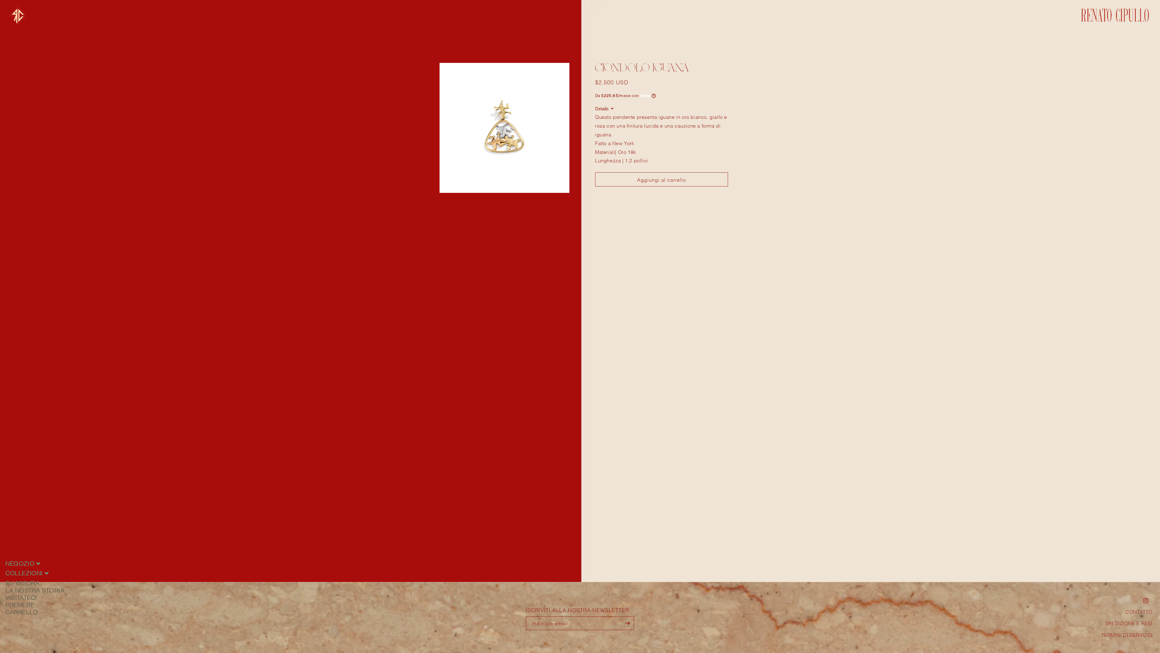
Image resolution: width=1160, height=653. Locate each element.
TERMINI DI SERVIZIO (1126, 634)
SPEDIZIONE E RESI (1128, 623)
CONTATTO (1139, 611)
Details (602, 108)
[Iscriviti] (627, 623)
